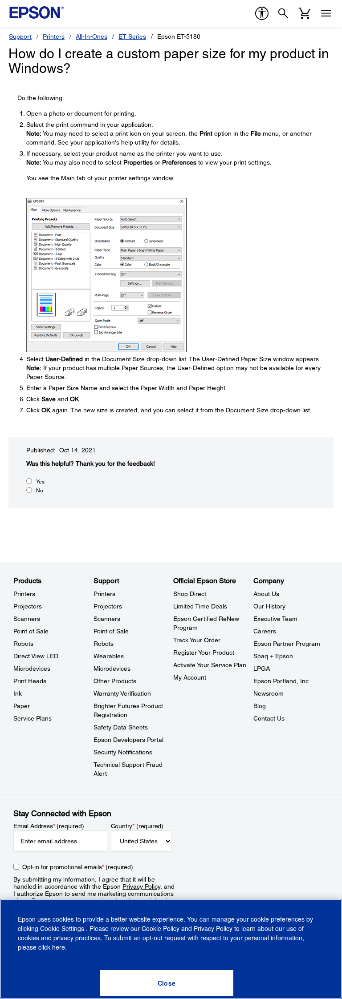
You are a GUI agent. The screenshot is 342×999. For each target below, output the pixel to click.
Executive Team (275, 618)
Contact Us (269, 718)
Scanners (26, 618)
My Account (189, 677)
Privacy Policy (141, 886)
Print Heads (29, 681)
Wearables (109, 656)
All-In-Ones (91, 36)
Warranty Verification (122, 693)
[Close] (166, 983)
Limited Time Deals (200, 606)
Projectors (27, 606)
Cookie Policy (160, 928)
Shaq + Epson (273, 656)
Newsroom (268, 693)
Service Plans (32, 718)
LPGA (261, 668)
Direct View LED (35, 656)
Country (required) (137, 826)
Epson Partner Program (286, 643)
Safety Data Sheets (121, 727)
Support (20, 36)
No (39, 490)
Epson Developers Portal (128, 739)
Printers (54, 36)
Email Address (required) (48, 826)
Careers (264, 631)
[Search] (283, 13)
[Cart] (304, 13)
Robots (23, 643)
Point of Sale (31, 631)
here (58, 947)
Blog (259, 705)
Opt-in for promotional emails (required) (77, 866)
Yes (40, 482)
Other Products (115, 681)
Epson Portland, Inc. (281, 681)
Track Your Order (196, 640)
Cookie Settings (63, 928)
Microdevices (31, 668)
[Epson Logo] (36, 12)
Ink (17, 693)
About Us (266, 593)
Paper (21, 705)
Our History (269, 606)
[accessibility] (262, 13)
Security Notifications (123, 752)
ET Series (132, 36)
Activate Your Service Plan (209, 665)
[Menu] (326, 13)
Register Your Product (203, 652)
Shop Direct (189, 593)
